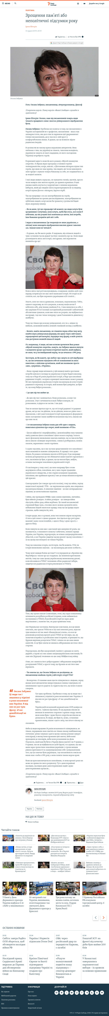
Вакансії (31, 1004)
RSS (2, 1004)
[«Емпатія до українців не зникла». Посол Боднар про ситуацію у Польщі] (8, 838)
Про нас (31, 992)
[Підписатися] (102, 993)
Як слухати (5, 992)
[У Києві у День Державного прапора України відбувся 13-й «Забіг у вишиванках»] (15, 888)
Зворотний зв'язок (35, 1008)
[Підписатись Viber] (82, 993)
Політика (30, 11)
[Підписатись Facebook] (56, 993)
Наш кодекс (32, 996)
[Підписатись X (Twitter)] (67, 993)
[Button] (60, 37)
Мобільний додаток (8, 996)
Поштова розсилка (8, 1000)
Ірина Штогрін (31, 27)
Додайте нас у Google (96, 3)
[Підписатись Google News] (62, 993)
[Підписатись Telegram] (87, 993)
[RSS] (92, 993)
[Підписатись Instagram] (77, 993)
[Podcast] (97, 993)
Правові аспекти (34, 1000)
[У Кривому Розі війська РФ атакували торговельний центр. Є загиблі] (94, 888)
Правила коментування (10, 1008)
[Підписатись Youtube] (72, 993)
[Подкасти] (78, 3)
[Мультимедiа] (84, 3)
